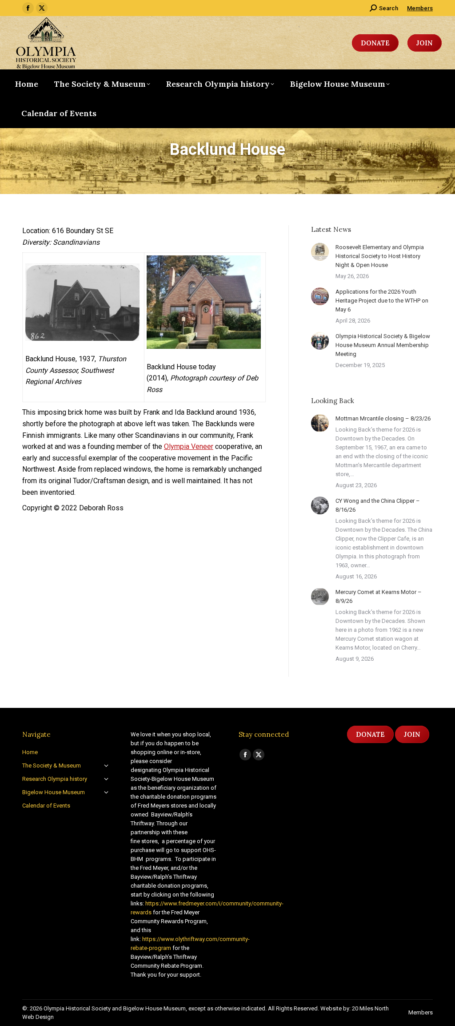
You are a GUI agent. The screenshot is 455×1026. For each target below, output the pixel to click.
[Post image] (320, 252)
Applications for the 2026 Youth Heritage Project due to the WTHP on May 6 (381, 300)
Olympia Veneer (188, 446)
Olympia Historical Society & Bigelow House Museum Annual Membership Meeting (382, 345)
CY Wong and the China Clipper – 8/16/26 (377, 505)
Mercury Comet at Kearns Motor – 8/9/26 (378, 596)
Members (420, 8)
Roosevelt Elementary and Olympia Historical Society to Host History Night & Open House (379, 256)
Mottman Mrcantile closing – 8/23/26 (383, 418)
